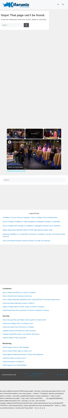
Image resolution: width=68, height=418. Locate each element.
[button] (58, 4)
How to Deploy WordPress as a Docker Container (19, 292)
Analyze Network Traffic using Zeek (14, 338)
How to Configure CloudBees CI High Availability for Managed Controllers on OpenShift (31, 221)
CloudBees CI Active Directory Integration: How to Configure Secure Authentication (30, 217)
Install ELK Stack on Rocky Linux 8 (14, 358)
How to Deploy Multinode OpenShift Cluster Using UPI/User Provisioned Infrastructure (31, 299)
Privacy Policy (34, 376)
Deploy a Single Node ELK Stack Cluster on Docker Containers (23, 307)
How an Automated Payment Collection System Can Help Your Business (26, 241)
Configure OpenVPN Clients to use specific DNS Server (21, 334)
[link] (9, 142)
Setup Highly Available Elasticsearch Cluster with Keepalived (23, 354)
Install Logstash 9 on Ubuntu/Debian (15, 365)
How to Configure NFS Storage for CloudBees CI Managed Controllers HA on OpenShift (31, 226)
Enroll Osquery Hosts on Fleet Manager (16, 347)
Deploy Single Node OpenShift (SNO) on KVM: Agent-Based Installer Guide (27, 230)
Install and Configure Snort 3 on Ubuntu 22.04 (18, 323)
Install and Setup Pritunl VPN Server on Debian (18, 327)
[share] (57, 141)
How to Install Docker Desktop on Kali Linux (17, 296)
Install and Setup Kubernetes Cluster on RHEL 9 (18, 303)
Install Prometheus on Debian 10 (13, 361)
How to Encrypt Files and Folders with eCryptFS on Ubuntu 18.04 (24, 320)
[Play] (52, 134)
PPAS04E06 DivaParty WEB (22, 142)
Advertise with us (38, 373)
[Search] (26, 25)
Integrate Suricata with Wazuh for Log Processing (19, 330)
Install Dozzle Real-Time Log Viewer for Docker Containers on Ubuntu (26, 310)
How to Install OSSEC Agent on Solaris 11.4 (17, 351)
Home (26, 373)
